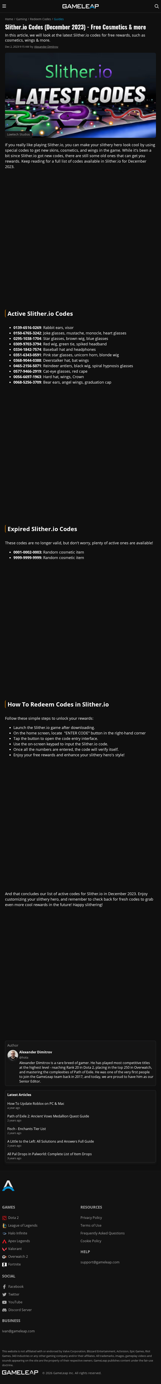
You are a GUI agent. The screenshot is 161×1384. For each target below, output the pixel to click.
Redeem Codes (40, 19)
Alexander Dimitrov (46, 47)
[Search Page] (157, 6)
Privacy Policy (91, 1217)
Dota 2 (13, 1217)
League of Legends (23, 1225)
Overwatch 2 (18, 1256)
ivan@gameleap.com (18, 1331)
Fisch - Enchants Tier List (26, 1128)
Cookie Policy (90, 1241)
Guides (59, 19)
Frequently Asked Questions (102, 1233)
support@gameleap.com (99, 1262)
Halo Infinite (17, 1233)
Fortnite (14, 1264)
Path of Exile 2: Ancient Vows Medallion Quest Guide (48, 1116)
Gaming (21, 19)
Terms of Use (90, 1225)
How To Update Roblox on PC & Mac (35, 1103)
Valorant (15, 1248)
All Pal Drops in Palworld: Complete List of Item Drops (49, 1154)
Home (9, 19)
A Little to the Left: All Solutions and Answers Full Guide (50, 1141)
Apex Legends (19, 1241)
